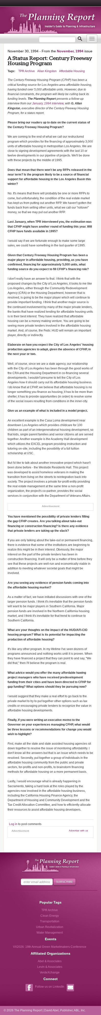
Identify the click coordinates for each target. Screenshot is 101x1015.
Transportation (49, 921)
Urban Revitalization (49, 927)
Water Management (50, 932)
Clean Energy (49, 915)
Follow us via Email (70, 988)
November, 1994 (70, 51)
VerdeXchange (50, 972)
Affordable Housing (72, 71)
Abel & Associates (50, 961)
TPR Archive (26, 71)
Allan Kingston (47, 71)
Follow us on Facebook (29, 988)
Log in (13, 824)
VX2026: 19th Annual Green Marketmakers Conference (49, 947)
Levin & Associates (49, 967)
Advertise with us (78, 830)
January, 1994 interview (47, 103)
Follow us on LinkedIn (49, 986)
